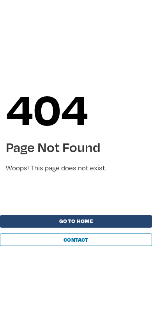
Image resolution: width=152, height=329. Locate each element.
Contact (76, 240)
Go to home (76, 221)
